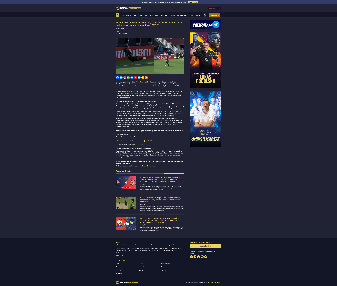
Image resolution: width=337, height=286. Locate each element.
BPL (151, 15)
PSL (161, 15)
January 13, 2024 (137, 144)
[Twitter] (121, 77)
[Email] (128, 77)
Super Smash (170, 15)
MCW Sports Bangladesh (212, 282)
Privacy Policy (165, 263)
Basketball (142, 267)
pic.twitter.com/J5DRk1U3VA (143, 141)
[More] (146, 77)
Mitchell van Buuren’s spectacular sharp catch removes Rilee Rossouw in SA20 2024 (154, 131)
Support (164, 267)
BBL (156, 15)
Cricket (129, 15)
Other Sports (182, 15)
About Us (119, 274)
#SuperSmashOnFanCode (124, 141)
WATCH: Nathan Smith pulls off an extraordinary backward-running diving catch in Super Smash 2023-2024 (160, 200)
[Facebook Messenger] (131, 77)
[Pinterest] (135, 77)
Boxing (141, 263)
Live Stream (195, 15)
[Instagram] (124, 77)
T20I (141, 15)
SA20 (135, 15)
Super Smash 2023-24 (143, 82)
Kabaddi (118, 267)
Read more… (120, 255)
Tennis (163, 270)
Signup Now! (193, 2)
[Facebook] (117, 77)
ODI (146, 15)
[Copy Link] (142, 77)
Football (118, 270)
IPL (122, 15)
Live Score (215, 15)
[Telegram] (139, 77)
